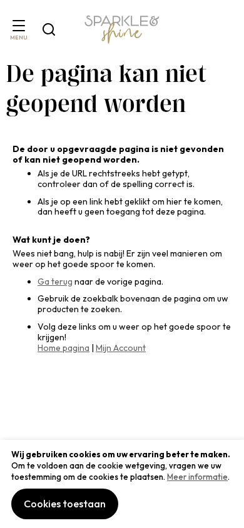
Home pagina (63, 347)
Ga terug (55, 281)
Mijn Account (121, 347)
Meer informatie (197, 477)
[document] (122, 484)
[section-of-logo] (122, 30)
